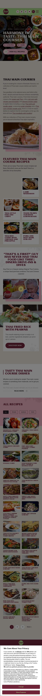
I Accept (20, 687)
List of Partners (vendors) (11, 682)
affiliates (19, 651)
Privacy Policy (20, 665)
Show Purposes (21, 692)
